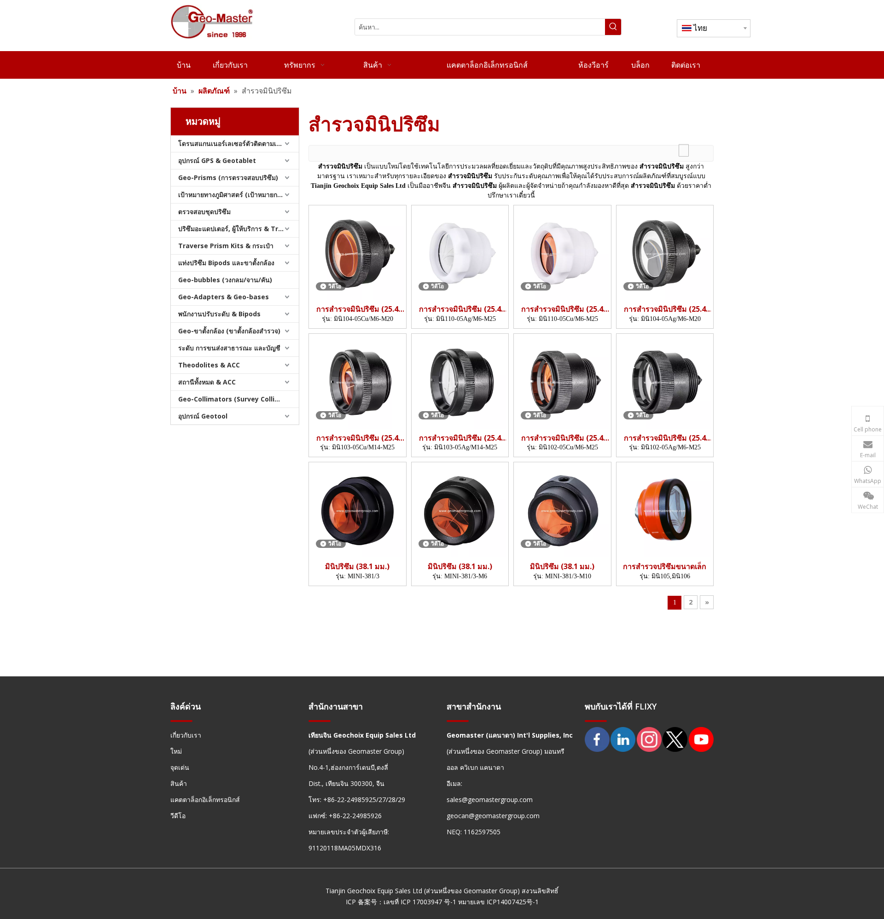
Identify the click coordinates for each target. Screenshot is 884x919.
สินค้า (178, 783)
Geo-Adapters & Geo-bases (223, 296)
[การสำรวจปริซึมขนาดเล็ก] (665, 510)
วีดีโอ (178, 815)
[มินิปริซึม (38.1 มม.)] (357, 510)
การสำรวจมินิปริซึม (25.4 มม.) (357, 309)
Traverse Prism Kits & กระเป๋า (225, 245)
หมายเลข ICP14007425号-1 (498, 901)
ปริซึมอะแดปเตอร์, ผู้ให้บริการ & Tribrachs (238, 228)
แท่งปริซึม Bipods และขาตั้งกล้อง (226, 262)
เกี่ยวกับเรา (185, 735)
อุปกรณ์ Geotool (202, 416)
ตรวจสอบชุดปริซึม (204, 211)
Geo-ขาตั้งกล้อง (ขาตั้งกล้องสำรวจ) (229, 330)
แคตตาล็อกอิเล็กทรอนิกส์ (205, 799)
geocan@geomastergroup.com (493, 815)
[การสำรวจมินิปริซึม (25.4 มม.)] (357, 253)
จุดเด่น (179, 767)
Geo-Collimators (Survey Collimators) (238, 399)
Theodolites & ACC (209, 365)
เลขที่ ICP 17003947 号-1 (420, 901)
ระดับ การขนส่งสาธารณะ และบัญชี (229, 347)
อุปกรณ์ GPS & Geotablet (217, 160)
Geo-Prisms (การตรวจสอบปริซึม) (228, 177)
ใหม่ (176, 751)
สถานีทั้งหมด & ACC (207, 382)
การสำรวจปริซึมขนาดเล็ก (664, 566)
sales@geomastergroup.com (490, 799)
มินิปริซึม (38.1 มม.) (357, 566)
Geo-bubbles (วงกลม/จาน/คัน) (225, 279)
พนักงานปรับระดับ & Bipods (219, 313)
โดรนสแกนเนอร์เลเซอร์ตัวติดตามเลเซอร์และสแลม (238, 143)
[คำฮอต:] (613, 27)
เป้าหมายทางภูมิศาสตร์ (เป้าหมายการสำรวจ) (238, 194)
